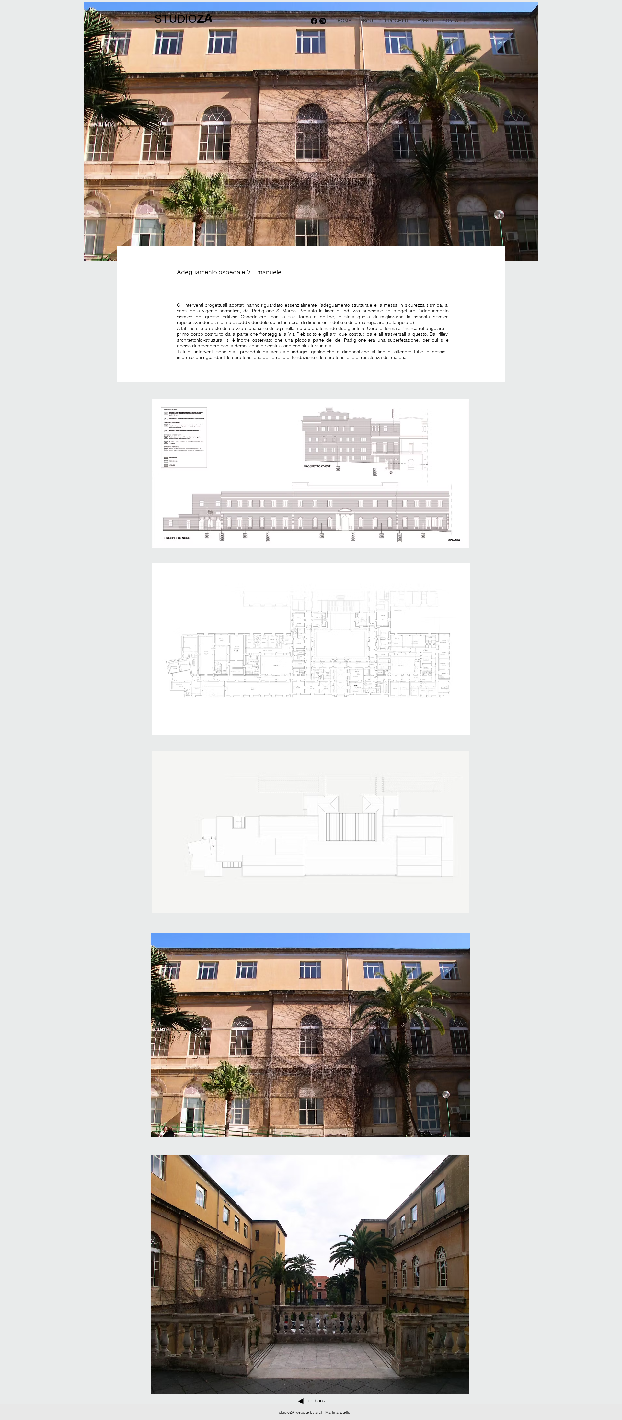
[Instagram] (322, 21)
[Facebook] (314, 21)
